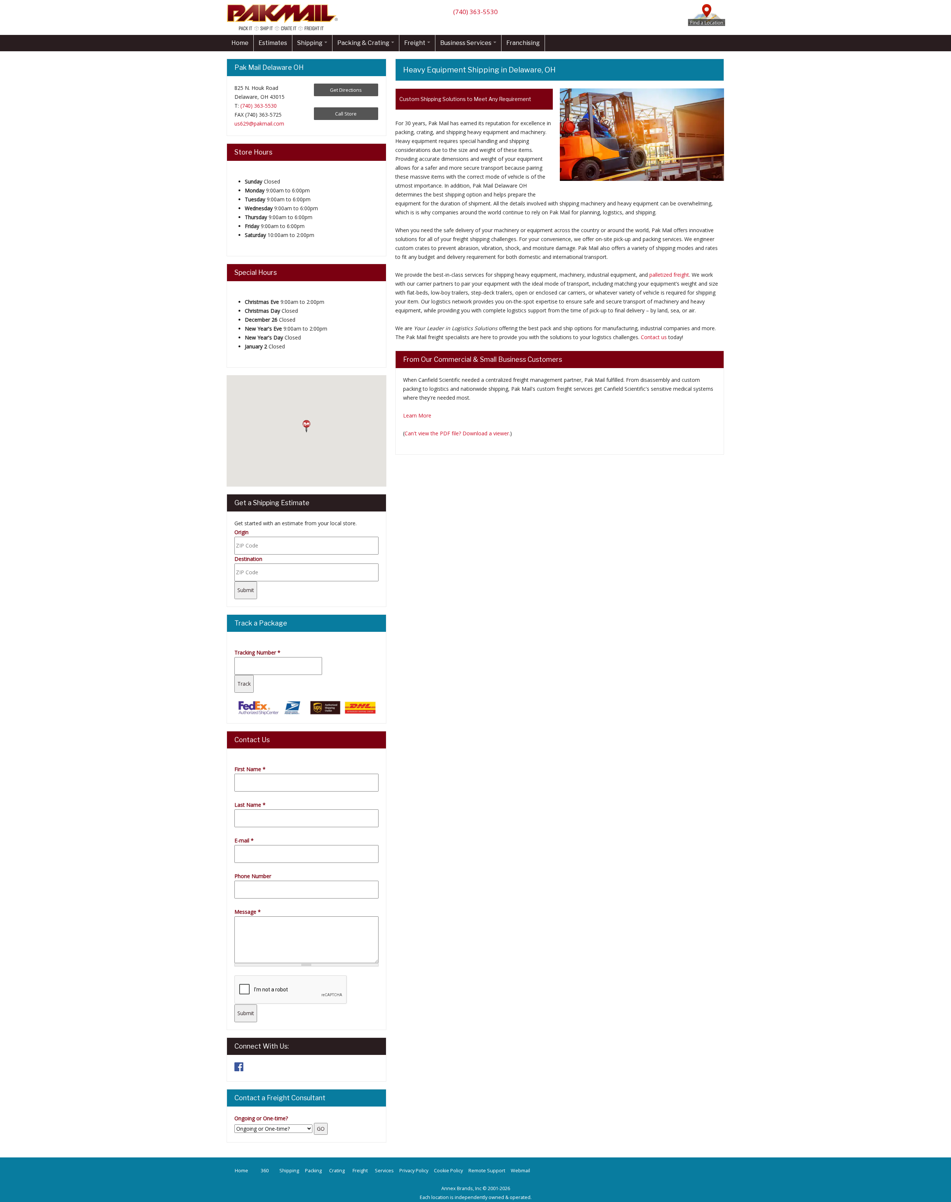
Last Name (250, 804)
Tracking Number (257, 652)
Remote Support (486, 1170)
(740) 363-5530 (475, 11)
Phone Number (252, 876)
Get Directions (346, 90)
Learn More (417, 415)
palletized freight (669, 274)
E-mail (244, 840)
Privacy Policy (413, 1170)
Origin (241, 532)
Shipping (310, 42)
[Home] (284, 30)
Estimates (273, 42)
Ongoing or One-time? (261, 1118)
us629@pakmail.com (259, 123)
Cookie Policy (448, 1170)
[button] (306, 426)
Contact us (654, 337)
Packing (313, 1170)
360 (265, 1170)
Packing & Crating (363, 42)
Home (240, 42)
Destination (248, 558)
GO (321, 1128)
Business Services (466, 42)
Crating (337, 1170)
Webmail (520, 1170)
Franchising (523, 42)
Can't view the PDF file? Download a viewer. (457, 433)
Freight (415, 42)
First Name (250, 769)
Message (247, 911)
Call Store (346, 113)
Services (384, 1170)
